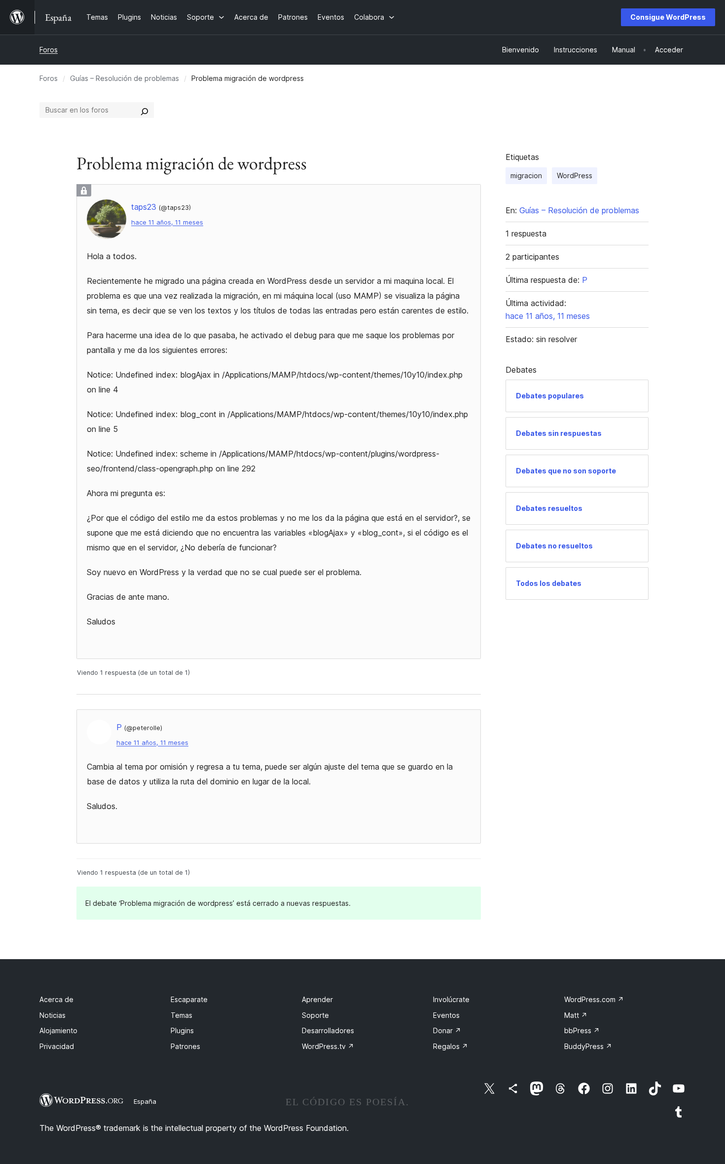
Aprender (317, 999)
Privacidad (56, 1046)
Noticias (52, 1015)
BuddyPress (588, 1046)
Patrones (185, 1046)
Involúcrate (451, 999)
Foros (48, 49)
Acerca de (56, 999)
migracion (526, 175)
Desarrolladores (328, 1030)
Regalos (450, 1046)
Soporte (315, 1015)
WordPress (574, 175)
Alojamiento (58, 1030)
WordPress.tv (328, 1046)
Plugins (182, 1030)
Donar (447, 1030)
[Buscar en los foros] (144, 110)
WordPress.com (594, 999)
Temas (181, 1015)
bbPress (582, 1030)
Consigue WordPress (668, 17)
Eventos (446, 1015)
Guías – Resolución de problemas (124, 78)
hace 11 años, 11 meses (167, 222)
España (145, 1101)
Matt (575, 1015)
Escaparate (189, 999)
